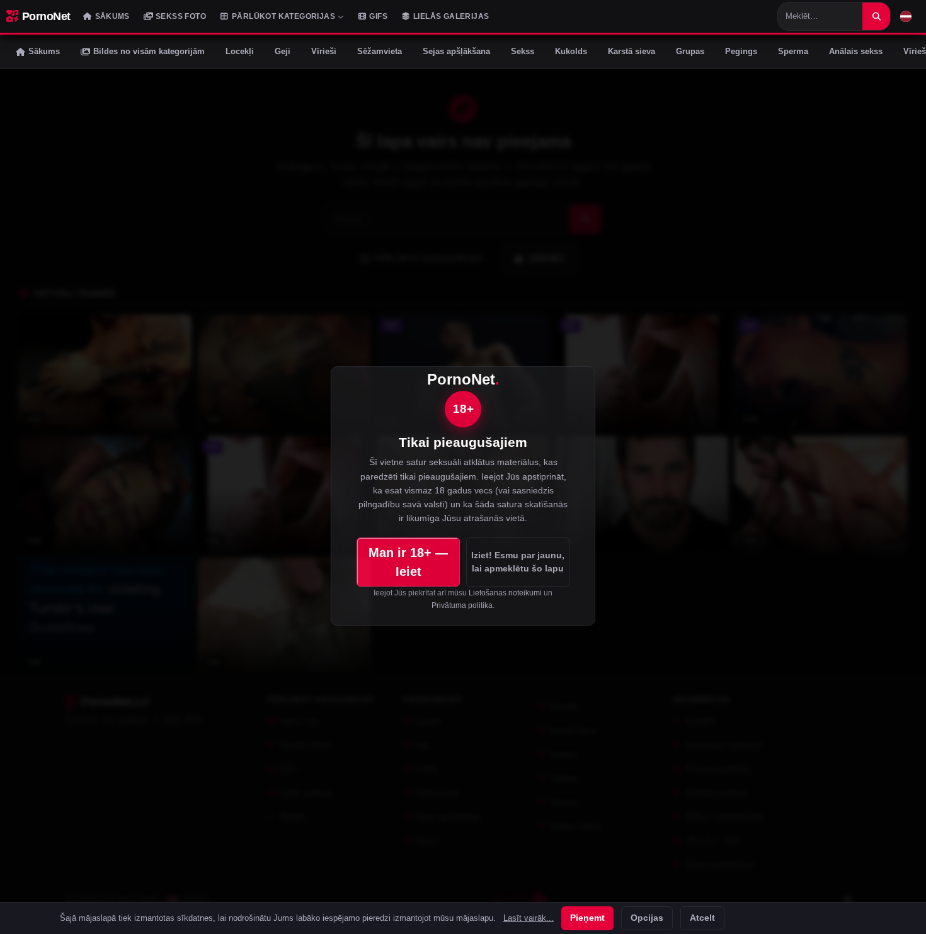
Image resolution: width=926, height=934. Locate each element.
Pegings (741, 51)
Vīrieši (323, 51)
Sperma (793, 51)
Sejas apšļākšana (456, 51)
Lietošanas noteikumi (505, 593)
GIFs (378, 16)
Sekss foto (181, 16)
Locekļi (240, 51)
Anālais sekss (856, 51)
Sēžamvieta (379, 51)
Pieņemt (587, 918)
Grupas (690, 51)
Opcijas (647, 918)
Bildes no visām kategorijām (149, 51)
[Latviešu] (906, 16)
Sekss (522, 51)
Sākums (112, 16)
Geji (282, 51)
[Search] (876, 16)
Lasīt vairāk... (528, 918)
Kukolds (571, 51)
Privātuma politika (462, 605)
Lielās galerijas (451, 16)
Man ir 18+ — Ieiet (408, 562)
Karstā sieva (631, 51)
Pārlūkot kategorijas (283, 16)
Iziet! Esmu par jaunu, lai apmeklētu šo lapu (517, 561)
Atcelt (702, 918)
